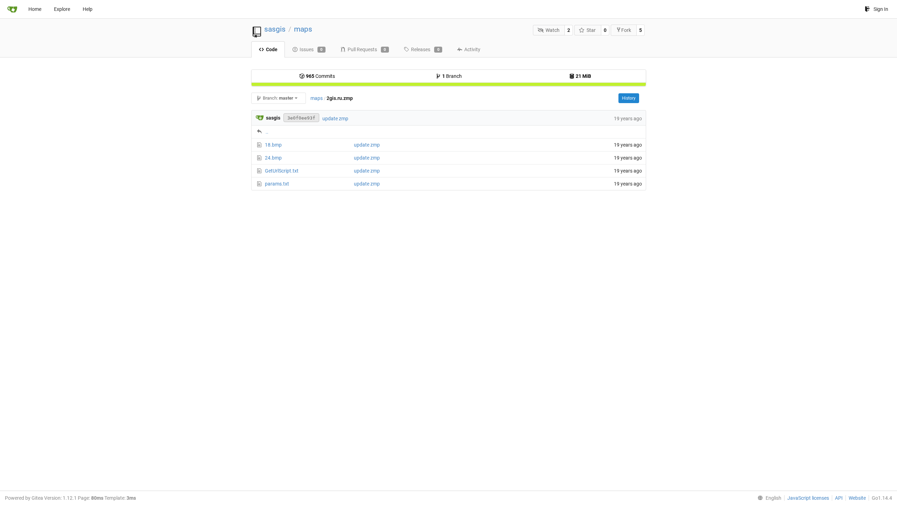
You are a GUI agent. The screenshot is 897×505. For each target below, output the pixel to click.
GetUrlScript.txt (282, 171)
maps (303, 29)
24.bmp (273, 158)
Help (88, 9)
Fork (626, 30)
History (629, 98)
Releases (425, 49)
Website (857, 498)
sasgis (275, 29)
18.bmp (273, 145)
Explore (62, 9)
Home (34, 9)
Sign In (881, 9)
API (839, 498)
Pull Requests (367, 49)
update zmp (335, 118)
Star (591, 30)
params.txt (277, 184)
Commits (320, 76)
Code (272, 49)
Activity (472, 49)
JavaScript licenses (808, 498)
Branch (452, 76)
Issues (311, 49)
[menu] (768, 498)
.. (267, 132)
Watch (553, 30)
